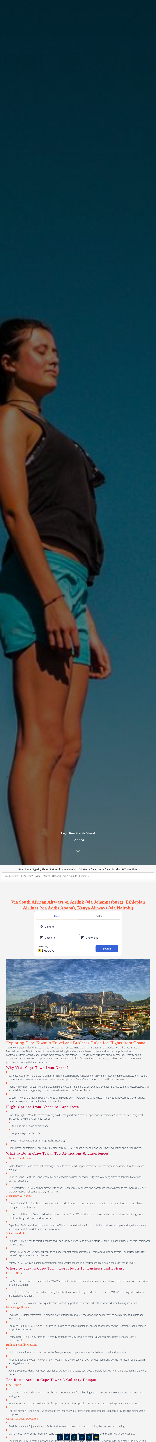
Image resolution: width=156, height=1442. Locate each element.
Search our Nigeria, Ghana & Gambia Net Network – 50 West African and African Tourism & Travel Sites (78, 869)
